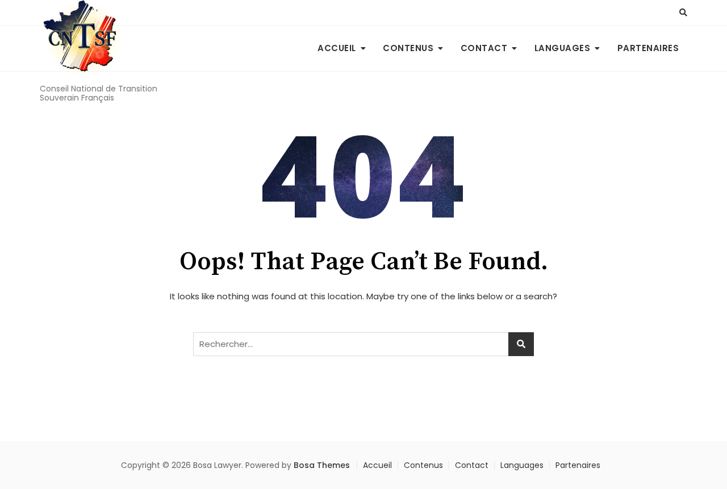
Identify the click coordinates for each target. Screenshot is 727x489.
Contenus (408, 48)
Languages (562, 48)
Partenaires (648, 48)
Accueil (336, 48)
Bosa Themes (322, 465)
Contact (484, 48)
